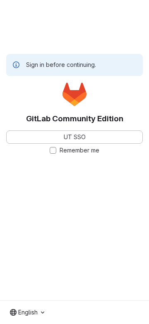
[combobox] (27, 312)
